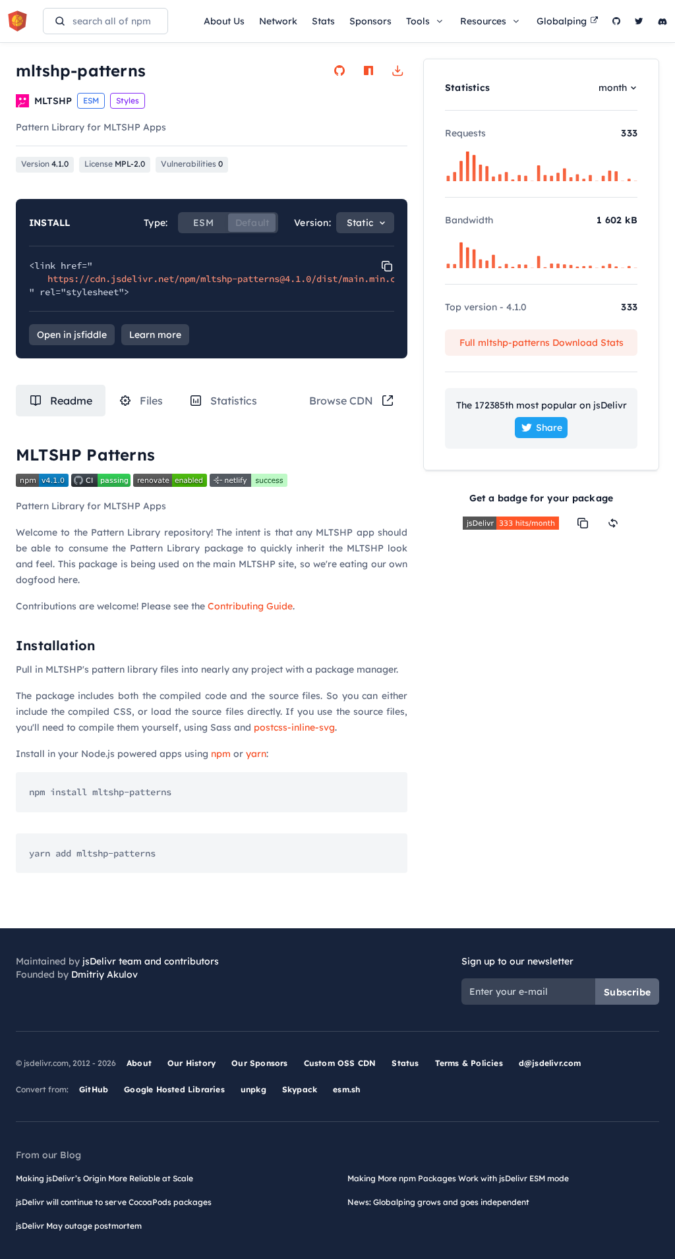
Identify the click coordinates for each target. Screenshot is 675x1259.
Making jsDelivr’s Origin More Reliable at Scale (104, 1178)
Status (405, 1063)
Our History (191, 1063)
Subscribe (627, 992)
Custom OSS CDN (340, 1063)
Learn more (155, 335)
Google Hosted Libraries (174, 1089)
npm (221, 754)
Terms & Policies (469, 1063)
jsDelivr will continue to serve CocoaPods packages (114, 1202)
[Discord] (662, 21)
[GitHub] (616, 21)
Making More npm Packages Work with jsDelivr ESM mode (458, 1178)
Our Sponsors (259, 1063)
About (139, 1063)
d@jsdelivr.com (550, 1063)
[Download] (397, 70)
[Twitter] (639, 21)
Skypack (299, 1089)
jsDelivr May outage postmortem (79, 1226)
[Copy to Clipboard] (387, 266)
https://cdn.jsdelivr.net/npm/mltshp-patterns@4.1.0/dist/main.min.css (226, 279)
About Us (224, 21)
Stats (323, 21)
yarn (256, 754)
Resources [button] (483, 21)
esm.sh (346, 1089)
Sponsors (370, 21)
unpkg (253, 1089)
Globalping (562, 21)
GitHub (93, 1089)
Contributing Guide (250, 606)
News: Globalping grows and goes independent (438, 1202)
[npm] (368, 70)
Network (278, 21)
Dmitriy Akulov (104, 974)
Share (549, 428)
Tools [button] (418, 21)
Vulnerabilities (192, 164)
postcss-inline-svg (294, 727)
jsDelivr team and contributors (150, 961)
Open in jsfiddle (72, 335)
